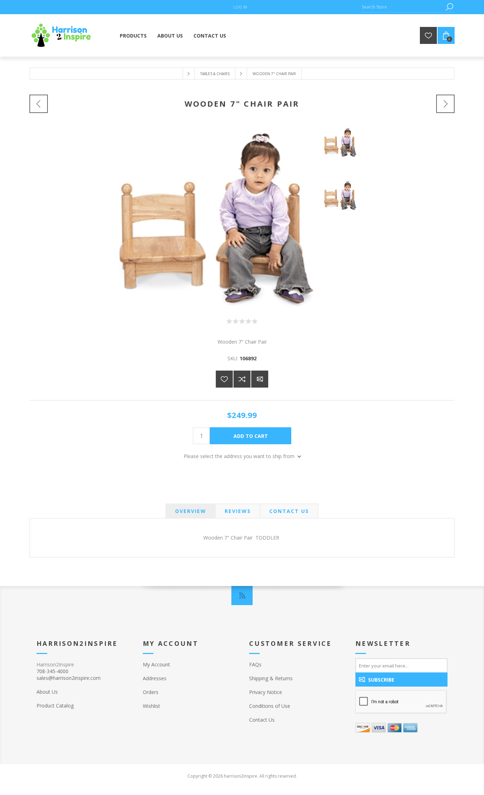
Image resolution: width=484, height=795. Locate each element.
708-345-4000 (52, 671)
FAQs (255, 664)
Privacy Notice (265, 692)
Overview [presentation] (190, 511)
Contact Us (262, 719)
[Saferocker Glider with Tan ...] (445, 104)
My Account (156, 664)
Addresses (155, 678)
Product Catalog (55, 705)
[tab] (190, 511)
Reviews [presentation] (238, 511)
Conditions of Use (269, 706)
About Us (47, 691)
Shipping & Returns (271, 678)
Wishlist (151, 706)
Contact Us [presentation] (289, 511)
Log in (240, 7)
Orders (150, 692)
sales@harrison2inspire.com (68, 678)
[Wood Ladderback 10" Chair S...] (38, 104)
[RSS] (242, 595)
